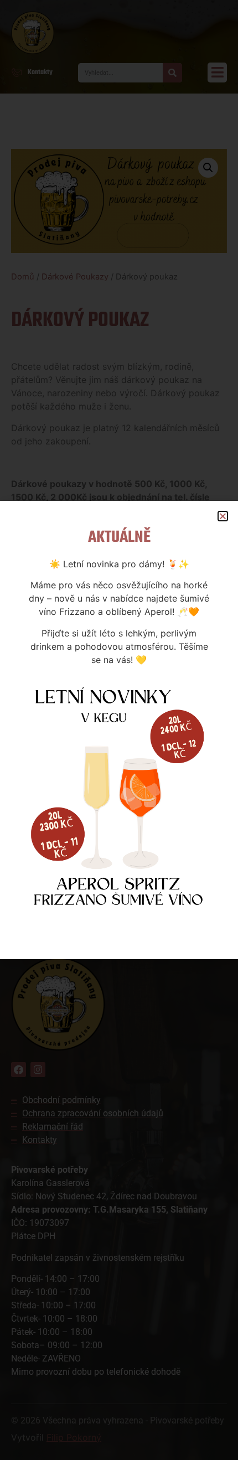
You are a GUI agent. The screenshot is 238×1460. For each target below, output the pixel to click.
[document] (119, 730)
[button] (223, 516)
